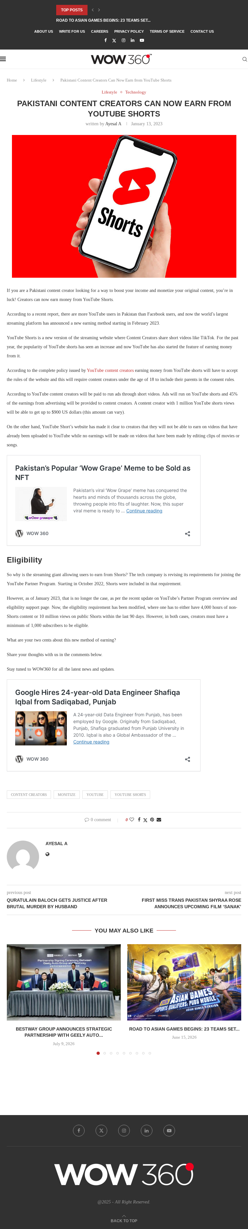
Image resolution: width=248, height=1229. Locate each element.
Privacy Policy (129, 31)
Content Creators (29, 795)
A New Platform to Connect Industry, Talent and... (112, 20)
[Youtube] (142, 40)
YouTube (95, 795)
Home (12, 80)
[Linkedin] (132, 40)
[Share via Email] (159, 819)
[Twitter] (114, 40)
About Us (43, 31)
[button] (92, 10)
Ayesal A (113, 123)
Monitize (67, 795)
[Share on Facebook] (139, 819)
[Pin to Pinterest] (152, 819)
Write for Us (72, 31)
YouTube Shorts (130, 795)
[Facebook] (105, 40)
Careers (99, 31)
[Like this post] (131, 819)
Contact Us (202, 31)
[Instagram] (123, 40)
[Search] (245, 59)
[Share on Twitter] (145, 820)
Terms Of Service (167, 31)
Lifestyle (38, 80)
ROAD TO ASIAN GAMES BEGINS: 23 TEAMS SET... (184, 1029)
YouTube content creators (110, 370)
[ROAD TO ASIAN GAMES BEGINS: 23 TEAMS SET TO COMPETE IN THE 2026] (184, 982)
